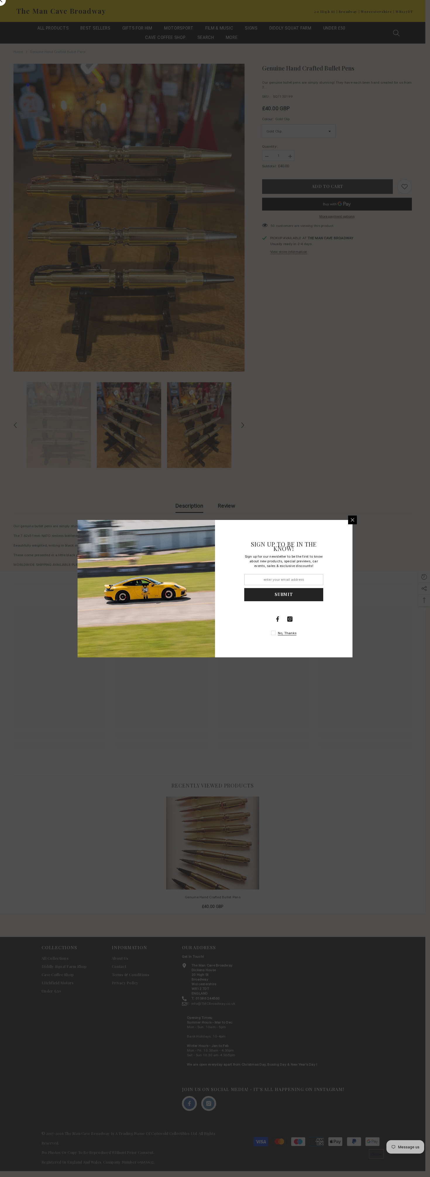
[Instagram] (290, 619)
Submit (284, 594)
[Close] (352, 520)
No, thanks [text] (287, 633)
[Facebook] (277, 619)
